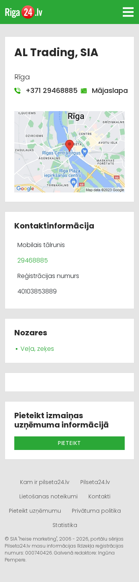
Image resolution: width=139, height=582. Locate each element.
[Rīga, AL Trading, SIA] (69, 151)
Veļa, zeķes (37, 348)
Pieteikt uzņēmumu (35, 511)
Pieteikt (69, 443)
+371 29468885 (47, 90)
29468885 (32, 260)
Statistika (65, 525)
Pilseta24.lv (95, 482)
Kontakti (99, 496)
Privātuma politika (96, 511)
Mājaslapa (106, 90)
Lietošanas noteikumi (48, 496)
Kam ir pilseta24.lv (45, 482)
